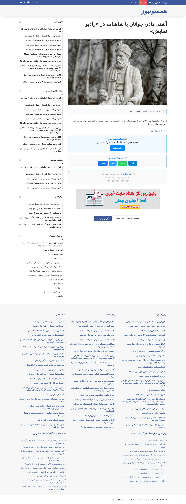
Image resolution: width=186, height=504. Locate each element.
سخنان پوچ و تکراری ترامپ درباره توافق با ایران (147, 451)
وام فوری (59, 296)
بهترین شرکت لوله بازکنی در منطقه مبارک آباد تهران (44, 263)
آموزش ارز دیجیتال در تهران (53, 250)
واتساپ (122, 163)
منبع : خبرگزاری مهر (159, 130)
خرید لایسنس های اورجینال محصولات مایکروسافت (45, 275)
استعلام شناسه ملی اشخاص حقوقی (50, 476)
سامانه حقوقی (58, 283)
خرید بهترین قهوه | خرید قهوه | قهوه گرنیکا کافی (46, 271)
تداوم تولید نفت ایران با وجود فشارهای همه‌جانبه (120, 3)
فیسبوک (103, 163)
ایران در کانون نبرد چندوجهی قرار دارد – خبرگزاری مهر (145, 477)
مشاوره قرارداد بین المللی (53, 292)
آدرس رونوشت (102, 218)
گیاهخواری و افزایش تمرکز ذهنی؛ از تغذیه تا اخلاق (45, 472)
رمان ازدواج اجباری (56, 279)
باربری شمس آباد (56, 254)
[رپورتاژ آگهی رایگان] (118, 199)
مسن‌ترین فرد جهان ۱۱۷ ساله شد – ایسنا (150, 469)
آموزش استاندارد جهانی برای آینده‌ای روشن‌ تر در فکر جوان (42, 468)
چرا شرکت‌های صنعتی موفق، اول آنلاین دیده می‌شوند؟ (43, 447)
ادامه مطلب (117, 148)
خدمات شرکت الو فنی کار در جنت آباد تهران (47, 267)
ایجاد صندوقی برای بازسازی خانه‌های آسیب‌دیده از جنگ (145, 459)
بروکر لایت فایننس (56, 258)
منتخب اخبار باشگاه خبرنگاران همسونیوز (50, 433)
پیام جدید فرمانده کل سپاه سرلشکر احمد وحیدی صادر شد (144, 455)
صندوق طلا (59, 288)
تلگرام (132, 163)
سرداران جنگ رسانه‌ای (157, 440)
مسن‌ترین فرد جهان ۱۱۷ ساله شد (153, 473)
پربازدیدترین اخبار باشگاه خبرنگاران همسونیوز (149, 433)
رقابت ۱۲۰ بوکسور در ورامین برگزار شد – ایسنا (148, 481)
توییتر (113, 163)
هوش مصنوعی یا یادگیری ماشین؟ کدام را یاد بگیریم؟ (44, 464)
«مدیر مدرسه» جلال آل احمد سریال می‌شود (117, 142)
